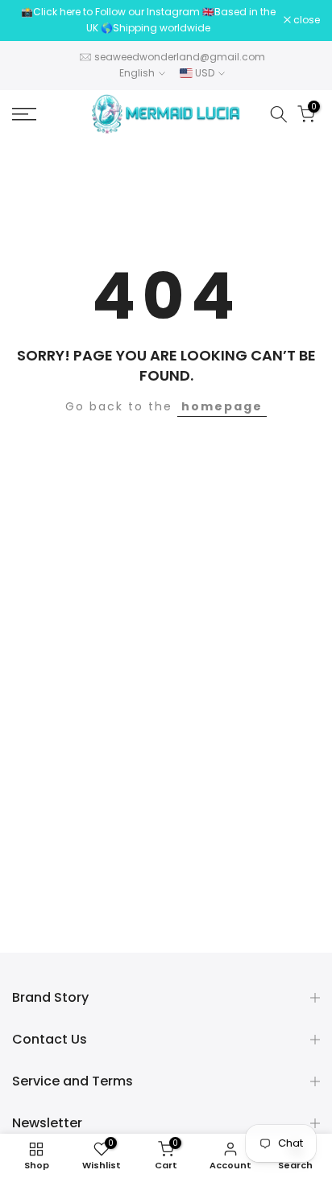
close (305, 20)
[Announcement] (148, 20)
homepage (222, 406)
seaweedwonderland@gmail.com (179, 57)
